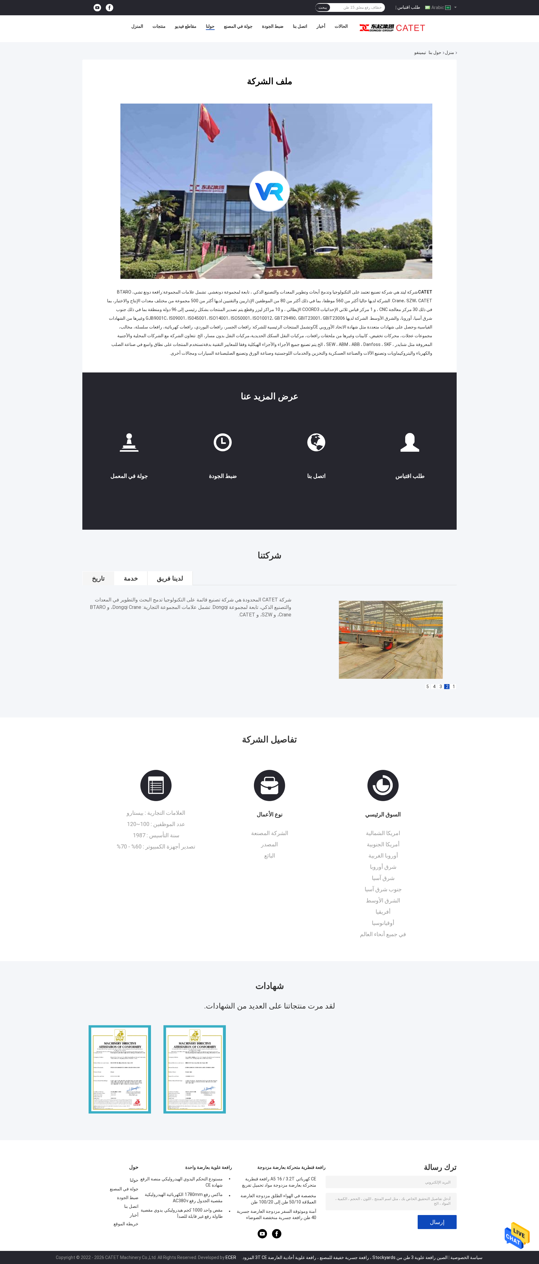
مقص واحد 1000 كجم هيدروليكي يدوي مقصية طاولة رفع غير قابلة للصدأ (182, 1213)
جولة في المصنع (238, 26)
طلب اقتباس (408, 7)
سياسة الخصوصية (466, 1257)
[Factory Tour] (129, 445)
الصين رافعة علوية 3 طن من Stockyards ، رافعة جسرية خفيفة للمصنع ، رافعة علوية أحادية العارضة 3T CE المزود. (344, 1257)
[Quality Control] (222, 445)
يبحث (322, 7)
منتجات (159, 26)
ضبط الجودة (273, 26)
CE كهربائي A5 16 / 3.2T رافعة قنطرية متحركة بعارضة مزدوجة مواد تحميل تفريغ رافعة (279, 1182)
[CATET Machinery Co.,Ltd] (392, 27)
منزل (449, 52)
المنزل (137, 26)
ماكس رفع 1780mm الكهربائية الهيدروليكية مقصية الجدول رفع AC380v (184, 1197)
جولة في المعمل (129, 476)
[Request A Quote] (409, 445)
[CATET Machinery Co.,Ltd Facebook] (109, 8)
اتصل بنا (300, 26)
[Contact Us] (316, 445)
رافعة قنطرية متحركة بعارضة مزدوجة (291, 1167)
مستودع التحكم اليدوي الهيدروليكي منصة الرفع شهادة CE (181, 1182)
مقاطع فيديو (186, 26)
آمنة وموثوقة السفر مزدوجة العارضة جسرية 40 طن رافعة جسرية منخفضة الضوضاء (276, 1214)
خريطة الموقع (126, 1223)
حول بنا (435, 52)
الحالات (341, 26)
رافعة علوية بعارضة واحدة (208, 1167)
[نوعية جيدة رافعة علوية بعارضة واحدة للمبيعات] (120, 1069)
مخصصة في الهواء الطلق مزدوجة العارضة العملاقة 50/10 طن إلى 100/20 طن (278, 1198)
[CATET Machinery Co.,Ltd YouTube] (97, 8)
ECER (231, 1257)
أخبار (321, 26)
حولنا (210, 26)
